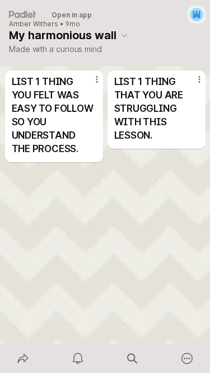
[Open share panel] (23, 358)
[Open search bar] (132, 358)
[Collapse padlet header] (124, 35)
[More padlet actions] (187, 358)
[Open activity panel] (78, 358)
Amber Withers (33, 24)
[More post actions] (89, 84)
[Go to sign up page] (197, 14)
